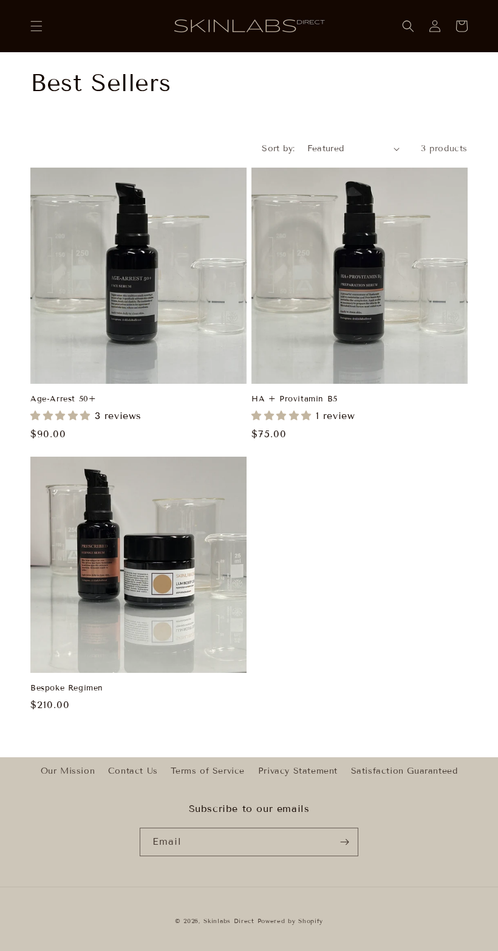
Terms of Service (208, 771)
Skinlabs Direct (228, 921)
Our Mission (68, 771)
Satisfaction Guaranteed (404, 771)
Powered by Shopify (291, 921)
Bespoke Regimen (66, 688)
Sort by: (278, 148)
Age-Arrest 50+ (63, 399)
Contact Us (133, 771)
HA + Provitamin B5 (294, 399)
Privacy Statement (298, 771)
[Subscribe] (344, 842)
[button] (36, 26)
